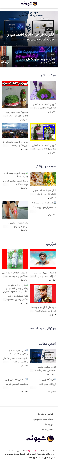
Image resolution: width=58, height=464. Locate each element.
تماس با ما (47, 429)
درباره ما (49, 424)
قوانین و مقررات (45, 414)
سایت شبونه (32, 450)
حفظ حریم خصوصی (43, 419)
